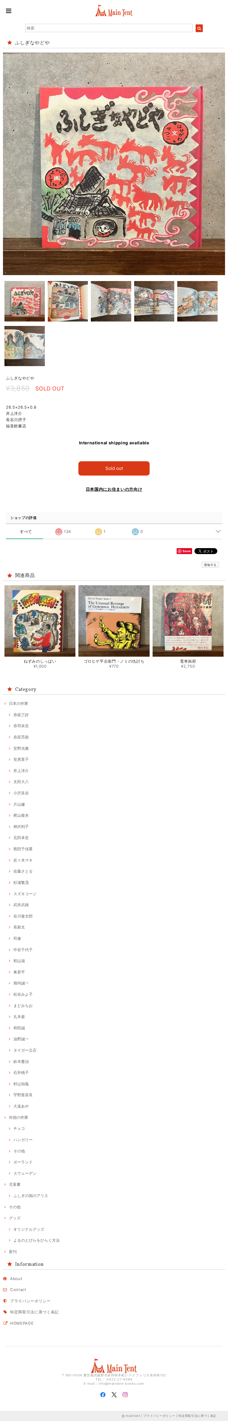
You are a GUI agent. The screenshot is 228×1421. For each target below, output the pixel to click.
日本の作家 (18, 703)
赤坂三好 (21, 714)
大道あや (21, 1106)
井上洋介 (21, 770)
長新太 (19, 927)
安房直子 (21, 759)
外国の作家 (18, 1117)
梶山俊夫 (21, 815)
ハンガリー (23, 1139)
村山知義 (21, 1083)
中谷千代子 (23, 949)
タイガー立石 (25, 1050)
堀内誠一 (21, 983)
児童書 (14, 1184)
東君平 (19, 972)
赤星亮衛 (21, 737)
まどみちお (23, 1005)
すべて (26, 532)
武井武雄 (21, 904)
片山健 (19, 804)
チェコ (19, 1128)
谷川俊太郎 (23, 916)
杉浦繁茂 (21, 882)
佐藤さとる (23, 871)
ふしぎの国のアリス (30, 1195)
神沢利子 (21, 826)
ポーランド (23, 1162)
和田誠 (19, 1027)
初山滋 (19, 960)
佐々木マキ (23, 860)
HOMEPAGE (22, 1323)
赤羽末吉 (21, 725)
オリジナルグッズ (28, 1229)
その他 (19, 1151)
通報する (210, 565)
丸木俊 (19, 1016)
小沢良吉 (21, 793)
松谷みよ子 (23, 994)
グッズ (14, 1217)
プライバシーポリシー (30, 1300)
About (16, 1278)
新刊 (13, 1251)
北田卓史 (21, 837)
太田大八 (21, 781)
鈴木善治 (21, 1061)
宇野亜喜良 (23, 1094)
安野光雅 (21, 748)
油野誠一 (21, 1038)
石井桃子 (21, 1072)
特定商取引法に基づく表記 (34, 1311)
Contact (18, 1289)
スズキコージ (25, 893)
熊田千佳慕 (23, 848)
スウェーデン (25, 1173)
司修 (17, 938)
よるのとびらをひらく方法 (36, 1240)
